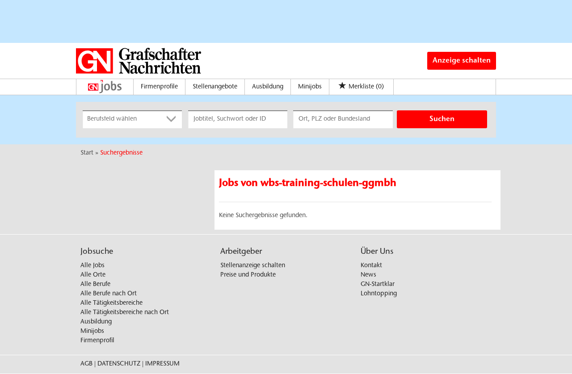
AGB (86, 364)
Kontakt (371, 266)
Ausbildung (267, 87)
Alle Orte (92, 275)
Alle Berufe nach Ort (108, 294)
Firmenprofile (159, 87)
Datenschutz (118, 364)
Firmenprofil (97, 341)
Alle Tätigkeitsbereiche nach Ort (124, 313)
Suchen (441, 119)
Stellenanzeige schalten (252, 266)
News (368, 275)
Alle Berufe (95, 285)
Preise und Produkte (248, 275)
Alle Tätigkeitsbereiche (111, 303)
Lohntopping (379, 294)
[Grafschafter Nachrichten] (138, 61)
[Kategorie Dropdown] (173, 119)
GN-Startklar (378, 285)
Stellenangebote (215, 87)
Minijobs (310, 87)
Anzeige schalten (462, 60)
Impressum (162, 364)
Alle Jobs (92, 266)
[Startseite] (107, 87)
